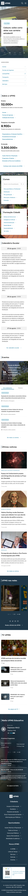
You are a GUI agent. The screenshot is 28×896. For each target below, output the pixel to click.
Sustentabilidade (8, 228)
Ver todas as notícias (13, 571)
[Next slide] (18, 614)
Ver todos (6, 231)
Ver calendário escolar (12, 348)
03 (15, 53)
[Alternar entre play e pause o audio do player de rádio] (3, 729)
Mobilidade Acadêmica (13, 838)
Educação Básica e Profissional (12, 189)
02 (9, 53)
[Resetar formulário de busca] (23, 184)
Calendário (5, 80)
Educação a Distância (9, 197)
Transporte (5, 77)
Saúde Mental (7, 225)
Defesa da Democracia (10, 217)
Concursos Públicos (13, 833)
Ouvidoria (13, 809)
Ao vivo (11, 725)
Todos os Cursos (13, 830)
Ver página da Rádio (13, 785)
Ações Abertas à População (13, 827)
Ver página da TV (13, 709)
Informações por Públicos (12, 817)
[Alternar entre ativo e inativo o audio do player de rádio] (8, 733)
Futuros (20, 388)
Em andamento (7, 388)
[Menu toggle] (25, 3)
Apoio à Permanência (13, 836)
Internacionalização (9, 222)
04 (20, 53)
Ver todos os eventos (13, 437)
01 (4, 53)
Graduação (7, 191)
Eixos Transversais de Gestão (12, 814)
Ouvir (4, 765)
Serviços (4, 84)
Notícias (12, 857)
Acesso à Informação (13, 806)
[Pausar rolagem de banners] (24, 53)
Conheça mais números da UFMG (12, 166)
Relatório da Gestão (13, 812)
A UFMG (12, 849)
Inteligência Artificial (9, 219)
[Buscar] (21, 184)
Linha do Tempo (13, 851)
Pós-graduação (8, 194)
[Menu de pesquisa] (22, 3)
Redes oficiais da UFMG (12, 625)
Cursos (4, 66)
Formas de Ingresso (8, 70)
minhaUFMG (5, 73)
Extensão (6, 200)
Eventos (12, 860)
